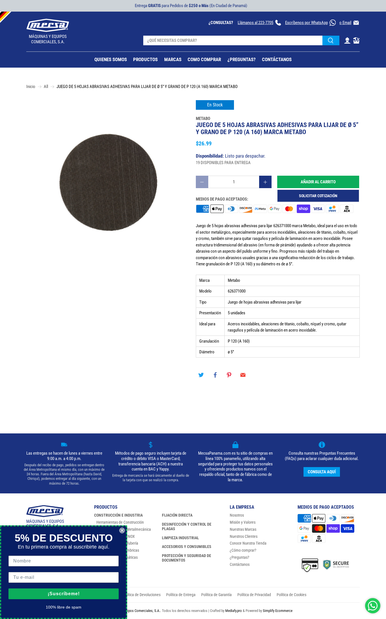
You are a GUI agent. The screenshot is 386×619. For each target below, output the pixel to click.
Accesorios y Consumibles (186, 546)
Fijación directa (177, 515)
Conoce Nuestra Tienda (248, 543)
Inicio (30, 87)
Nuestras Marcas (243, 529)
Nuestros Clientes (243, 536)
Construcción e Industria (118, 515)
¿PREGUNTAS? (241, 59)
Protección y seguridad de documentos (186, 557)
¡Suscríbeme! (64, 593)
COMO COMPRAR (204, 59)
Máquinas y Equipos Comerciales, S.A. (132, 611)
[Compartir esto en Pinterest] (229, 375)
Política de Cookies (291, 594)
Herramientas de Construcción (120, 522)
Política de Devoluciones (141, 594)
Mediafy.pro (233, 611)
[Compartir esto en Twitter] (201, 375)
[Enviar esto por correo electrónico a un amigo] (243, 375)
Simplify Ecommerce (277, 611)
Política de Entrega (181, 594)
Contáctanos (240, 564)
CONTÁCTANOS (277, 59)
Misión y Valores (242, 522)
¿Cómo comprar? (243, 550)
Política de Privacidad (254, 594)
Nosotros (237, 515)
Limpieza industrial (180, 538)
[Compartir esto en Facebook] (215, 375)
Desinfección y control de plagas (186, 526)
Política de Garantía (216, 594)
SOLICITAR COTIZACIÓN (318, 196)
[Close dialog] (122, 530)
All (46, 87)
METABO (203, 118)
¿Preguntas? (239, 557)
